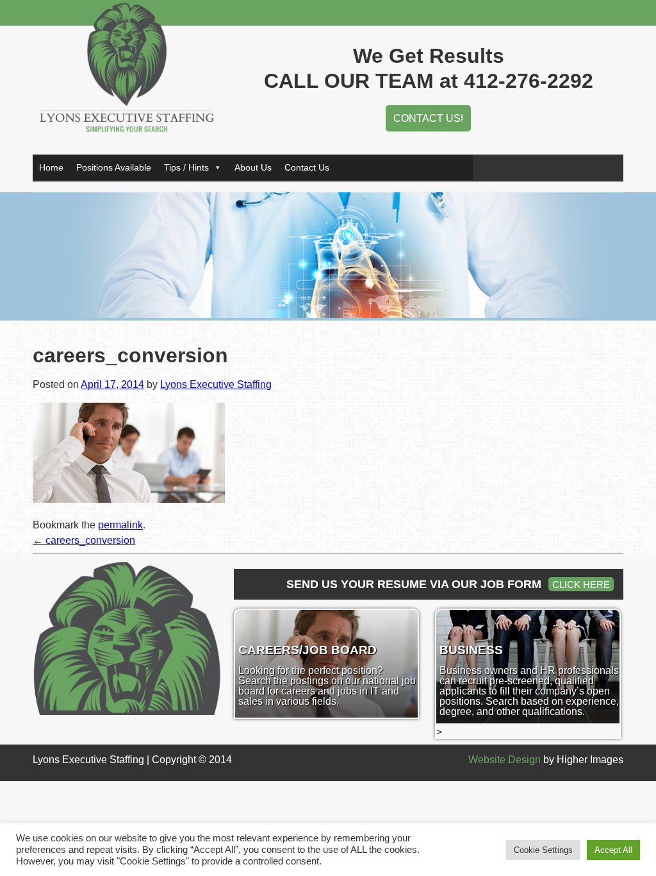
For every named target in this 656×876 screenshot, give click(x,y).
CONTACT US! (428, 118)
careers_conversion (84, 540)
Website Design (504, 759)
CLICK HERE (581, 584)
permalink (120, 524)
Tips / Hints (186, 167)
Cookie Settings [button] (543, 850)
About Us (253, 167)
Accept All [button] (613, 850)
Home (51, 167)
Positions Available (113, 167)
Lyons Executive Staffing (216, 384)
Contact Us (306, 167)
